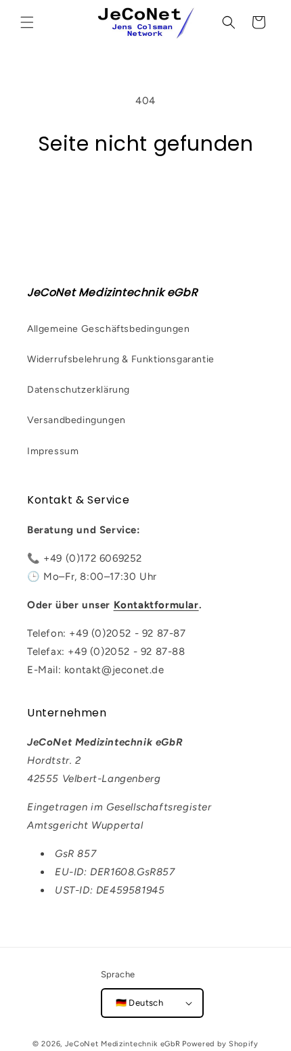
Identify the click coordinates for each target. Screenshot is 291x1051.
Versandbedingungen (76, 420)
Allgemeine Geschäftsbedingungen (108, 329)
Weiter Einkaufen (145, 194)
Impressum (53, 451)
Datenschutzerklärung (78, 389)
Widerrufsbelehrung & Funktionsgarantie (121, 359)
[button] (27, 22)
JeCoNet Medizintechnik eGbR (123, 1044)
